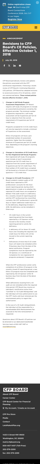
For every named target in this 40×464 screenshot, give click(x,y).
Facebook (4, 66)
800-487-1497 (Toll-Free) (14, 446)
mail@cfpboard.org (11, 442)
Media (5, 418)
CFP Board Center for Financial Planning (17, 403)
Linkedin (14, 66)
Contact (6, 422)
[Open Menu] (36, 27)
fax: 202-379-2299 (11, 453)
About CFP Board (10, 394)
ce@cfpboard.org (9, 326)
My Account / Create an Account (20, 408)
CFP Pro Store (9, 414)
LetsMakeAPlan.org (11, 425)
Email (20, 66)
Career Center (9, 398)
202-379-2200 (9, 449)
